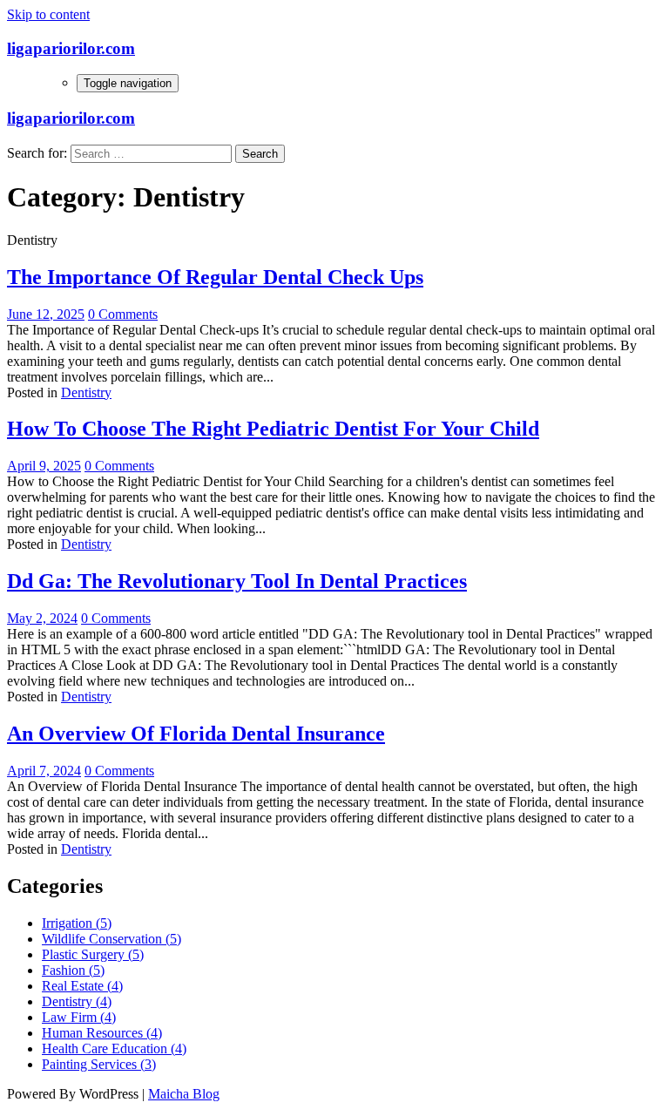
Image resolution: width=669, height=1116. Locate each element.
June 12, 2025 (45, 314)
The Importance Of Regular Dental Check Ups (215, 277)
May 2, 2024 (42, 618)
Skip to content (48, 14)
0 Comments (123, 314)
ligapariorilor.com (71, 48)
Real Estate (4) (82, 985)
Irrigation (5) (77, 923)
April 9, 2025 (44, 465)
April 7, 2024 (44, 770)
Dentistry (86, 392)
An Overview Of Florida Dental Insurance (196, 733)
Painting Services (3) (99, 1064)
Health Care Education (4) (114, 1048)
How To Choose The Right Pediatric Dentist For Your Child (273, 428)
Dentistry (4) (77, 1001)
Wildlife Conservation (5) (111, 938)
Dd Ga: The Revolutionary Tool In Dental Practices (237, 581)
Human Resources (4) (102, 1032)
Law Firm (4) (79, 1017)
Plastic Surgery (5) (93, 954)
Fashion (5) (73, 970)
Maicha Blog (184, 1093)
